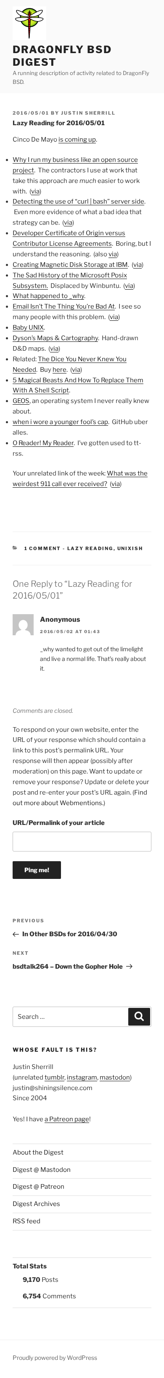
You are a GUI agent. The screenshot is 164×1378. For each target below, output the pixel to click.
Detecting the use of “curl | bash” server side (78, 201)
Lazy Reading (90, 548)
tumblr (54, 1077)
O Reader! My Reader (43, 443)
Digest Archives (36, 1204)
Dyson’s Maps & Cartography (55, 338)
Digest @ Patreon (38, 1186)
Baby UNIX (28, 327)
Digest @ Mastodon (42, 1170)
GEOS (21, 401)
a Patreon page (67, 1119)
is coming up (77, 139)
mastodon (115, 1077)
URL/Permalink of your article (59, 823)
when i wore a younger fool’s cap (60, 422)
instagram (82, 1077)
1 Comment (42, 548)
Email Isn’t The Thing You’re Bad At (64, 306)
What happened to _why (48, 296)
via (35, 191)
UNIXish (130, 548)
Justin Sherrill (88, 113)
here (59, 369)
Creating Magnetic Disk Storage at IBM (70, 265)
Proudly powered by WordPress (55, 1357)
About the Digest (38, 1152)
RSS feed (26, 1221)
